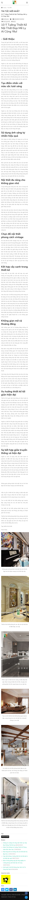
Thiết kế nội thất (16, 895)
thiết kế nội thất (5, 836)
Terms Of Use (12, 897)
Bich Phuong (5, 19)
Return (14, 21)
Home (4, 7)
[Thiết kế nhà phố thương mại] (14, 2)
